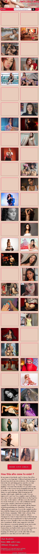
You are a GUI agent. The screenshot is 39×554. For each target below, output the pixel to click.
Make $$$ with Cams (10, 542)
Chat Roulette (7, 539)
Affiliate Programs (9, 545)
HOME (3, 9)
